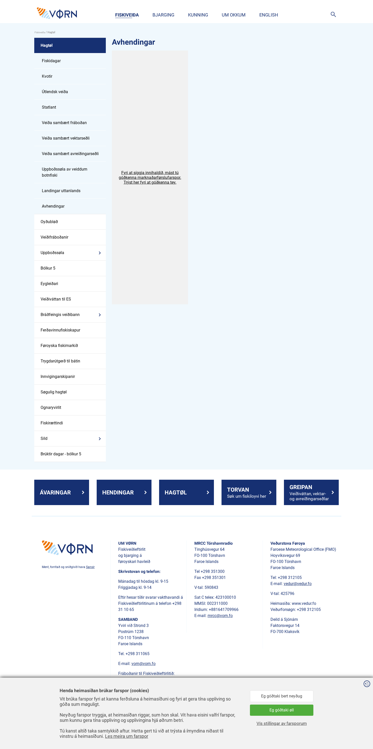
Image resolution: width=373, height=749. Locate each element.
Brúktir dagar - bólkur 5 (61, 454)
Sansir (90, 567)
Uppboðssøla (52, 252)
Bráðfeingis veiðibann (60, 314)
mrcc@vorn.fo (220, 615)
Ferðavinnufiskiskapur (60, 330)
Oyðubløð (49, 221)
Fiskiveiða (127, 15)
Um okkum (234, 15)
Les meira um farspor (126, 736)
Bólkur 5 (48, 268)
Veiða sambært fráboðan (64, 122)
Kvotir (47, 76)
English (268, 15)
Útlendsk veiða (55, 91)
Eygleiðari (49, 283)
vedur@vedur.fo (298, 583)
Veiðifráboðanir (54, 237)
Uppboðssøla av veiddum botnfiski (64, 172)
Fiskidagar (51, 60)
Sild (44, 438)
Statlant (49, 107)
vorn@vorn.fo (143, 663)
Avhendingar (53, 206)
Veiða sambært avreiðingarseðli (70, 153)
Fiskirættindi (52, 423)
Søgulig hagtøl (54, 392)
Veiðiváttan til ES (56, 299)
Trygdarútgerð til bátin (60, 361)
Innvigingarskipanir (58, 376)
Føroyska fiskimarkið (59, 345)
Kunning (198, 15)
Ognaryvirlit (51, 407)
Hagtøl (47, 45)
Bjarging (163, 15)
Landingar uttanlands (61, 190)
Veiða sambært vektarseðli (66, 138)
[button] (150, 177)
